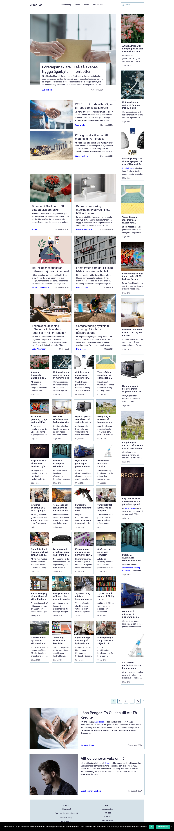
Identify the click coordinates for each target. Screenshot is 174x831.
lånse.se (108, 763)
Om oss (77, 5)
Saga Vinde (80, 125)
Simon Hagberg (81, 156)
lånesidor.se (99, 722)
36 (138, 701)
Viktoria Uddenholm (40, 287)
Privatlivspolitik (163, 826)
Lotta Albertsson (39, 349)
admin (34, 229)
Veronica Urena (87, 745)
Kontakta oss (97, 5)
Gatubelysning (128, 168)
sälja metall (130, 508)
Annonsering (66, 5)
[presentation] (35, 50)
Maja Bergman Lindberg (91, 791)
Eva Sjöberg (47, 90)
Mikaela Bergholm (84, 229)
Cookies (86, 5)
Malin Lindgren (82, 287)
